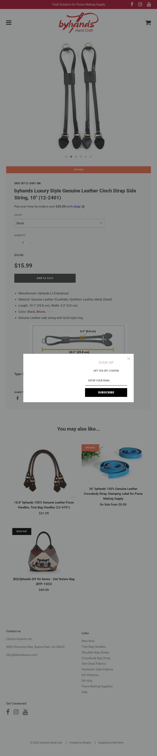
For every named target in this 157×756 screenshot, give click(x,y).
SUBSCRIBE (106, 392)
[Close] (129, 359)
